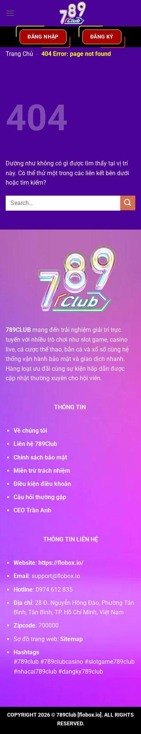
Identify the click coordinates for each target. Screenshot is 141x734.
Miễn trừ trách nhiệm (42, 470)
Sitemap (71, 639)
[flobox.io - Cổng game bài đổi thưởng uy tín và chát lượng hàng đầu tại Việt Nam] (71, 13)
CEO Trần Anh (32, 510)
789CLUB (18, 329)
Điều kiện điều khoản (42, 483)
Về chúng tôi (30, 430)
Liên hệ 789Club (35, 443)
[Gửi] (127, 203)
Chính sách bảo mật (40, 457)
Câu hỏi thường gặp (40, 497)
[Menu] (10, 13)
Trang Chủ (19, 53)
